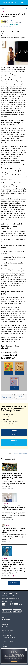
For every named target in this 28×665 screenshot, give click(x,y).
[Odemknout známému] (26, 8)
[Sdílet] (23, 8)
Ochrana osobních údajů (7, 630)
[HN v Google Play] (7, 610)
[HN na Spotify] (19, 604)
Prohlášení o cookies (6, 633)
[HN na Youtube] (21, 604)
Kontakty (4, 617)
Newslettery (4, 646)
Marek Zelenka (15, 20)
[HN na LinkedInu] (17, 604)
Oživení (9, 20)
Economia (4, 621)
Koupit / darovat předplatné (8, 641)
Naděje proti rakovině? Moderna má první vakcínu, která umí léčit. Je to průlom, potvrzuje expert (14, 507)
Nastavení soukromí (6, 635)
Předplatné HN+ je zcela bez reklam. (19, 453)
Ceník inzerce (5, 626)
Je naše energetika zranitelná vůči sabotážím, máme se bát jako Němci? (14, 530)
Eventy (3, 644)
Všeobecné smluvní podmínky (8, 637)
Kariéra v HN (5, 624)
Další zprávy (14, 582)
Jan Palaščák (9, 525)
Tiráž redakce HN (6, 619)
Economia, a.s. (11, 595)
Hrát (8, 373)
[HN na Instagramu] (15, 604)
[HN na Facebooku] (12, 604)
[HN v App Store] (17, 610)
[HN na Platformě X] (10, 604)
